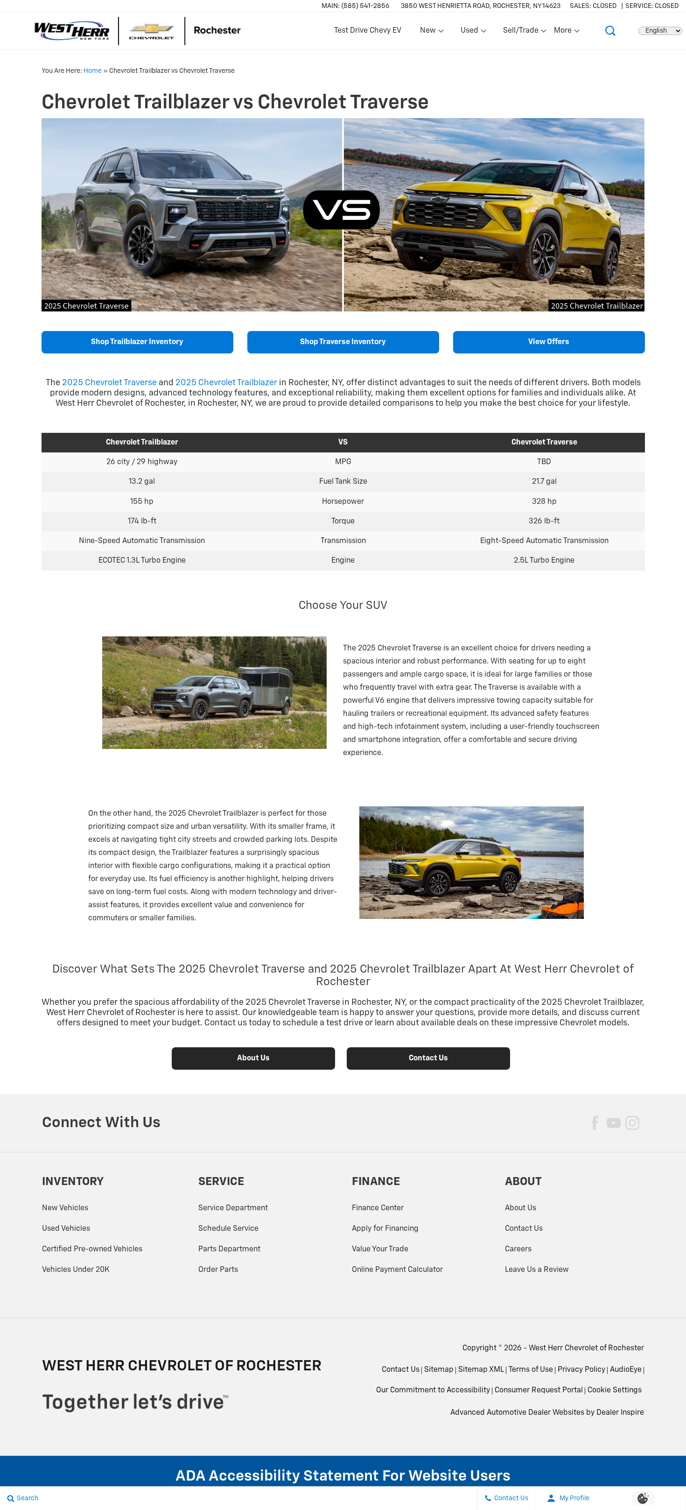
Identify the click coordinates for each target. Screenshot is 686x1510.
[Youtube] (614, 1123)
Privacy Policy (581, 1370)
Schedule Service (228, 1229)
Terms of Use (531, 1370)
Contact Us (428, 1058)
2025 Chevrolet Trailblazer (226, 383)
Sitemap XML (481, 1370)
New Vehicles (65, 1208)
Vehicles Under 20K (76, 1270)
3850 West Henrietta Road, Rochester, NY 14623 (480, 6)
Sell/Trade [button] (521, 32)
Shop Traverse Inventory (343, 342)
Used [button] (470, 32)
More (563, 32)
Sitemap (439, 1370)
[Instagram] (632, 1123)
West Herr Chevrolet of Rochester (586, 1348)
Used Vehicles (66, 1229)
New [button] (429, 32)
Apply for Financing (385, 1229)
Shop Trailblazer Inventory (137, 342)
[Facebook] (595, 1123)
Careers (518, 1249)
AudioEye (626, 1370)
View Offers (548, 342)
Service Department (233, 1208)
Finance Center (378, 1208)
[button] (610, 30)
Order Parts (218, 1270)
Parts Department (229, 1249)
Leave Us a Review (537, 1270)
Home (93, 71)
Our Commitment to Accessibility (433, 1390)
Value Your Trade (380, 1249)
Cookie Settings (615, 1390)
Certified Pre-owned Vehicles (92, 1249)
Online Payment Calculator (397, 1270)
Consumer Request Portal (539, 1390)
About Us (253, 1058)
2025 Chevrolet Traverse (109, 383)
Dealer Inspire (620, 1413)
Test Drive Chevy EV (367, 31)
